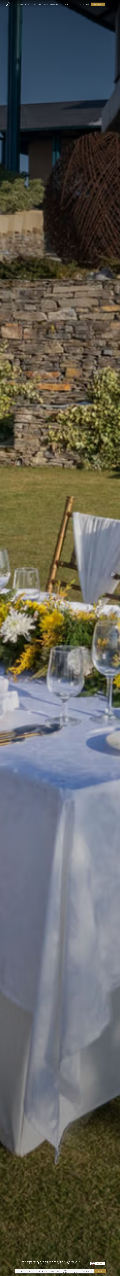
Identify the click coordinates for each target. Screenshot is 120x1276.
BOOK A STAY (98, 4)
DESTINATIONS (18, 4)
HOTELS (27, 4)
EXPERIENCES (37, 4)
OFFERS (45, 4)
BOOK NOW (100, 1271)
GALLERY (99, 1263)
